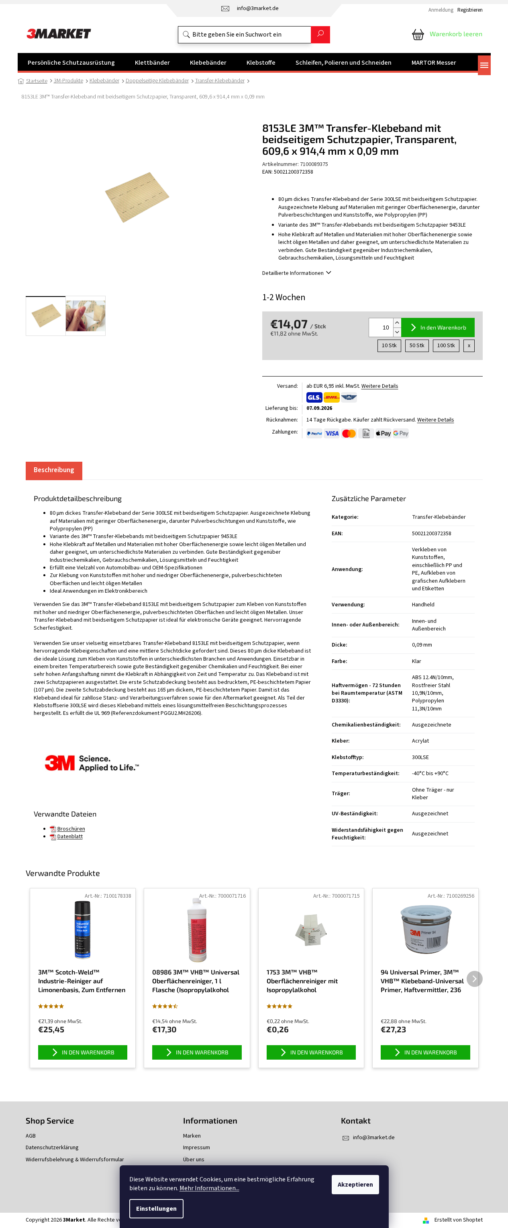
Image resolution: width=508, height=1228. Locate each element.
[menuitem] (71, 62)
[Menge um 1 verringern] (397, 332)
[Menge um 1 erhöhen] (397, 322)
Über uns (193, 1160)
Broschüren (71, 829)
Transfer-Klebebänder (439, 517)
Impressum (196, 1148)
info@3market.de (374, 1138)
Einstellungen (156, 1208)
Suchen (320, 34)
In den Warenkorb (443, 327)
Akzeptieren (355, 1184)
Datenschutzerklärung (52, 1148)
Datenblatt (70, 837)
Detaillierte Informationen (293, 273)
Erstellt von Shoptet (459, 1220)
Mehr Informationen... (209, 1188)
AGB (31, 1136)
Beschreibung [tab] (54, 470)
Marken (192, 1136)
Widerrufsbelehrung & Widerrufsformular (75, 1160)
